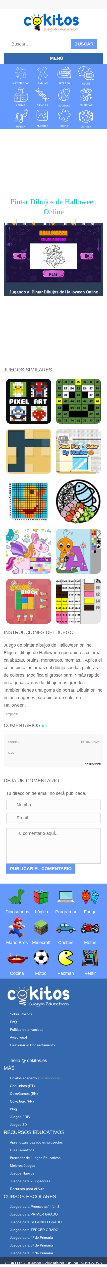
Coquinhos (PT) (22, 1086)
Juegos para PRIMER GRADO (34, 1214)
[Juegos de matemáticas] (21, 75)
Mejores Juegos (22, 1166)
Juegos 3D (18, 1125)
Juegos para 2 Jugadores (30, 1181)
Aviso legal (18, 1037)
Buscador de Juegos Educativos (35, 1158)
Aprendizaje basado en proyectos (36, 1142)
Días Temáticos (22, 1150)
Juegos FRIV (20, 1117)
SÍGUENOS (53, 5)
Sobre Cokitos (21, 1014)
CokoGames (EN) (24, 1094)
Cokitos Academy (23, 1078)
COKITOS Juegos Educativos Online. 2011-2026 (53, 1263)
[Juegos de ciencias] (42, 96)
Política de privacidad (27, 1030)
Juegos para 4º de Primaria (31, 1238)
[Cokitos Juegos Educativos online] (54, 22)
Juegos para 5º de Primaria (31, 1245)
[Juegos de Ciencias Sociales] (64, 96)
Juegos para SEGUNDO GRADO (36, 1222)
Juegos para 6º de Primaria (31, 1253)
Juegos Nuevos (22, 1173)
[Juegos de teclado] (64, 75)
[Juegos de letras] (21, 96)
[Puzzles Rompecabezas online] (64, 118)
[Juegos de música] (21, 118)
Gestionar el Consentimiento (32, 1045)
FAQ (13, 1022)
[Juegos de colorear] (86, 96)
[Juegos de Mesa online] (86, 118)
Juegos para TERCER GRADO (34, 1230)
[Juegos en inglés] (86, 75)
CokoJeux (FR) (22, 1101)
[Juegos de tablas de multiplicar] (42, 75)
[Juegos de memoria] (42, 118)
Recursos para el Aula (27, 1189)
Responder (93, 764)
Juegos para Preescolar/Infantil (34, 1207)
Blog (13, 1109)
